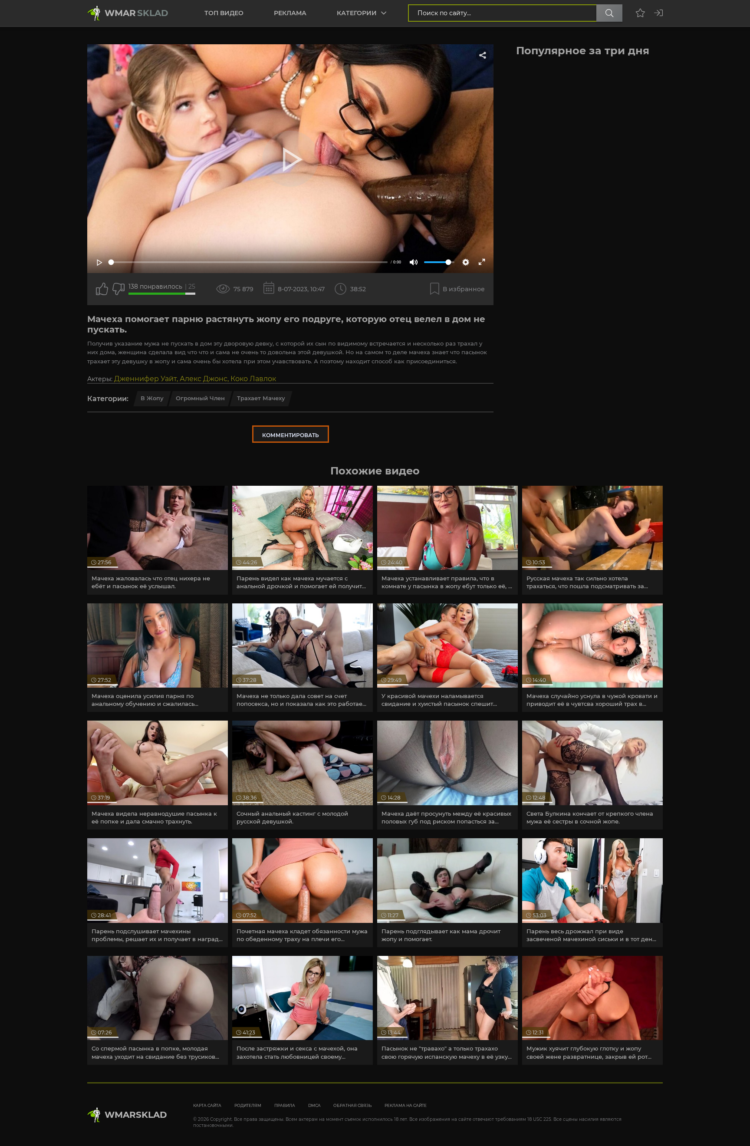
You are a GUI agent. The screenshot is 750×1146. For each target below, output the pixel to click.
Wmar (136, 13)
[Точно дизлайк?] (118, 289)
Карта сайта (207, 1105)
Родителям (247, 1105)
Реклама (290, 13)
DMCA (314, 1105)
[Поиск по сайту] (609, 13)
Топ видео (223, 13)
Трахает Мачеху (261, 398)
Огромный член (200, 398)
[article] (157, 540)
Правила (284, 1105)
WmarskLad (136, 1115)
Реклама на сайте (406, 1105)
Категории (357, 13)
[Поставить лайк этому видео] (102, 289)
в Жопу (152, 398)
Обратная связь (352, 1105)
